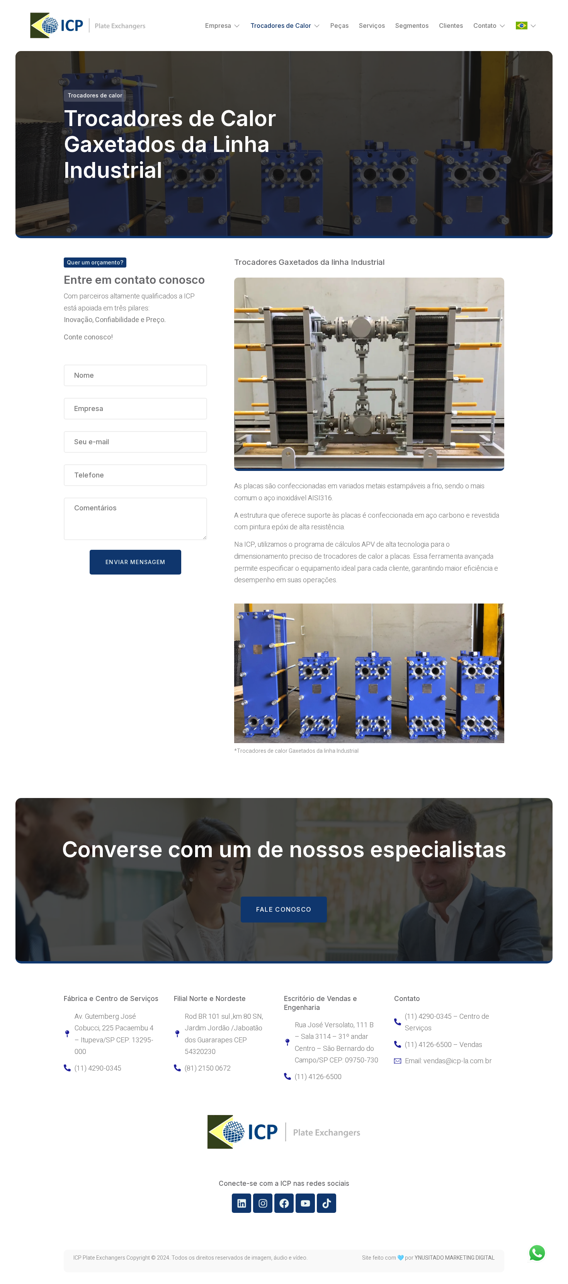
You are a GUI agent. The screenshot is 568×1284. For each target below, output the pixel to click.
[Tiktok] (326, 1203)
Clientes (451, 25)
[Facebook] (284, 1203)
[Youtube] (305, 1203)
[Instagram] (262, 1203)
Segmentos (412, 25)
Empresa (218, 25)
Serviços (372, 25)
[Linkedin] (241, 1203)
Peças (339, 25)
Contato (485, 25)
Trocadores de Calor (280, 25)
